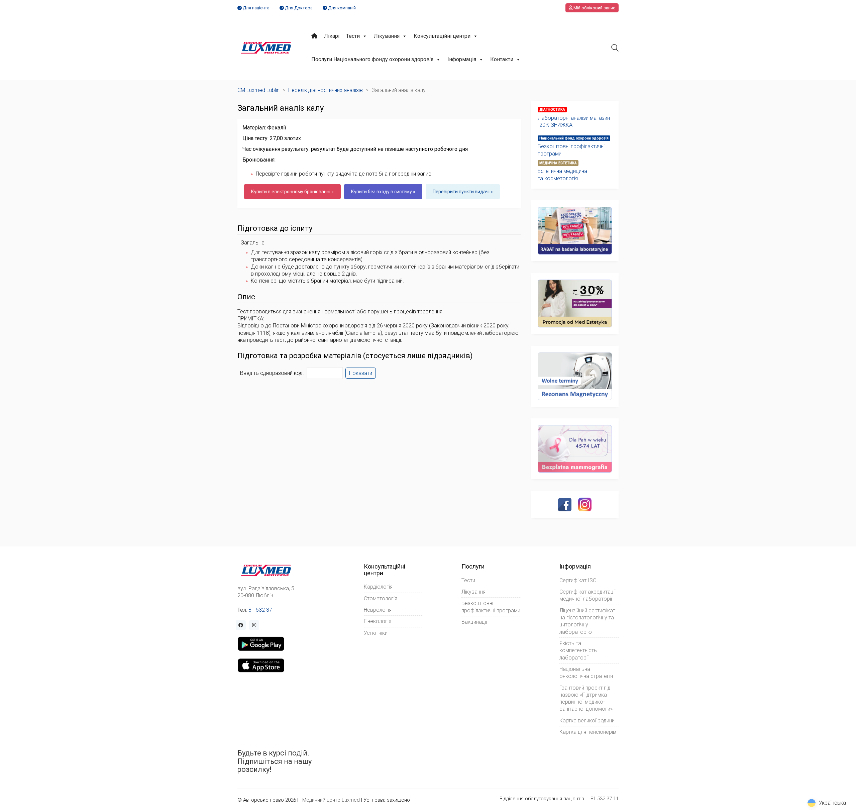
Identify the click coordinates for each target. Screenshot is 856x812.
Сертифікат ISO (578, 580)
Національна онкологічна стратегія (586, 672)
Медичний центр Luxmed (331, 800)
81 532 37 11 (264, 610)
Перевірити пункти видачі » (463, 191)
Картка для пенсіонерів (587, 732)
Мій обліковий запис (593, 7)
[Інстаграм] (585, 504)
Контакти (501, 59)
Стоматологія (380, 598)
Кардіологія (378, 587)
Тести (353, 36)
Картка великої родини (587, 720)
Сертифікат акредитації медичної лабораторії (587, 595)
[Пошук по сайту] (615, 48)
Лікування (387, 36)
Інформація (461, 59)
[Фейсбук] (564, 504)
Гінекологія (377, 621)
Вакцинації (474, 622)
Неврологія (378, 610)
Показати (360, 373)
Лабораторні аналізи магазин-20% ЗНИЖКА (574, 121)
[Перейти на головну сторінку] (266, 47)
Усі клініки (376, 633)
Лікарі (331, 36)
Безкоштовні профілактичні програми (571, 150)
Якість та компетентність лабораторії (578, 650)
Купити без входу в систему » (383, 191)
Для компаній (342, 7)
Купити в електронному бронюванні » (292, 191)
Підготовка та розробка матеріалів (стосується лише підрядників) (355, 356)
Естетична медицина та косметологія (562, 174)
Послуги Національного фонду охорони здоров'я (372, 59)
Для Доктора (299, 7)
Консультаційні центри (442, 36)
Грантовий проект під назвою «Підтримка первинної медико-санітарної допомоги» (586, 698)
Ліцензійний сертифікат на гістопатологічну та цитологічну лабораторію (587, 621)
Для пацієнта (256, 7)
